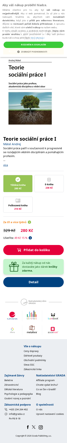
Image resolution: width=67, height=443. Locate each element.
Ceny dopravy (31, 351)
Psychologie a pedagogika (18, 393)
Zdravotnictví (11, 384)
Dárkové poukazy (33, 355)
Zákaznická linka (32, 369)
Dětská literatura (13, 389)
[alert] (33, 28)
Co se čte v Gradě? (46, 389)
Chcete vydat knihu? (47, 384)
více (5, 165)
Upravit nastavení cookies (50, 413)
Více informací (37, 37)
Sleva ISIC (29, 364)
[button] (33, 51)
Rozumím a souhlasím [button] (33, 44)
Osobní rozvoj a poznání (17, 398)
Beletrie (8, 380)
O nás (39, 409)
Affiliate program (45, 380)
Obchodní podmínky (35, 360)
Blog (38, 393)
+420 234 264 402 (18, 409)
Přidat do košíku (37, 250)
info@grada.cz (17, 413)
